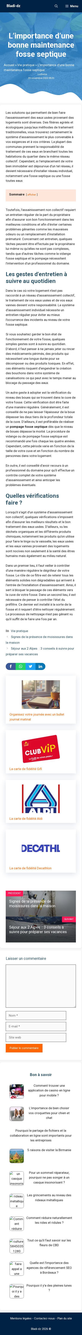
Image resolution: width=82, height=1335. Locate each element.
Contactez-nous (44, 1318)
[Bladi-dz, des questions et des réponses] (13, 6)
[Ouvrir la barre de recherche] (56, 6)
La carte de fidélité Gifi (26, 769)
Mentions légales (20, 1318)
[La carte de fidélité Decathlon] (41, 860)
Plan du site (64, 1318)
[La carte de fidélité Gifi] (41, 761)
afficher (31, 194)
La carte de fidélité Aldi (26, 819)
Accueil (9, 65)
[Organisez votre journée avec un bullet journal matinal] (41, 706)
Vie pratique (26, 65)
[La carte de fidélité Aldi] (41, 810)
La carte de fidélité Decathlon (30, 868)
